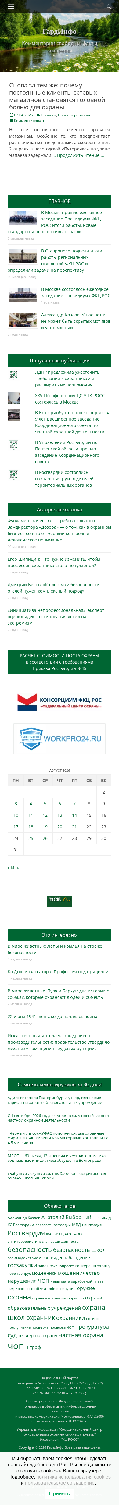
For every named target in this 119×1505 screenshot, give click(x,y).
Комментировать (29, 120)
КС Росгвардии (21, 1224)
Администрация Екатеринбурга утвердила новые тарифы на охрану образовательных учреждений (55, 1100)
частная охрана (81, 1335)
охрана (19, 1296)
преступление (19, 1327)
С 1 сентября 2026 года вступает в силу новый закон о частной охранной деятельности (58, 1118)
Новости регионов (74, 115)
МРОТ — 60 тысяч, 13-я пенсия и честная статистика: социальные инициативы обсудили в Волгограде (57, 1158)
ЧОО (78, 1234)
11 (30, 815)
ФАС (50, 1234)
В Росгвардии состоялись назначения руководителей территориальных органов (64, 478)
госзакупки (22, 1265)
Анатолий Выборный (66, 1217)
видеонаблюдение (70, 1257)
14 (74, 815)
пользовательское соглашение (60, 1483)
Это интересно (59, 935)
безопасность (30, 1249)
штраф (33, 1347)
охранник (40, 1317)
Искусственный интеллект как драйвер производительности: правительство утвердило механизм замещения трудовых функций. (59, 1042)
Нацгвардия (92, 1224)
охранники (70, 1317)
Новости (48, 115)
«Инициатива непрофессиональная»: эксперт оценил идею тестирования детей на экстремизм (56, 616)
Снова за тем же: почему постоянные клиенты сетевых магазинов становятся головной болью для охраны (57, 96)
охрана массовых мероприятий (58, 1298)
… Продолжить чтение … (78, 155)
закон (43, 1265)
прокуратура (92, 1326)
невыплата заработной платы (77, 1281)
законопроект (62, 1266)
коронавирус (19, 1273)
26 (45, 838)
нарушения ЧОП (28, 1280)
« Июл (14, 867)
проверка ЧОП (62, 1327)
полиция (93, 1318)
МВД (76, 1224)
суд (12, 1335)
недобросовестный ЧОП (28, 1288)
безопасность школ (79, 1249)
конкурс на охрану (92, 1265)
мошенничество (79, 1272)
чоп (16, 1346)
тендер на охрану (37, 1335)
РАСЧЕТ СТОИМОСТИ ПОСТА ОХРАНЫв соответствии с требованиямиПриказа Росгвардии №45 (59, 662)
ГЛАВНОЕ (59, 201)
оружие (86, 1288)
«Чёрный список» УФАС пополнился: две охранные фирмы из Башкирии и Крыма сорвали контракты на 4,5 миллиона (58, 1137)
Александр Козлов (24, 1217)
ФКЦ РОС (64, 1234)
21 (74, 827)
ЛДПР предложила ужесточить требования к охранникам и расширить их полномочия (67, 378)
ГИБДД (105, 1217)
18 (30, 827)
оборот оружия (62, 1288)
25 (30, 838)
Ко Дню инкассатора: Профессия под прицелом (58, 972)
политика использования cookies (73, 1476)
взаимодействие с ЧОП (29, 1257)
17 (15, 827)
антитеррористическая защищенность (43, 1241)
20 (59, 827)
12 (45, 815)
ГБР (95, 1217)
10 (15, 815)
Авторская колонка (59, 509)
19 (45, 827)
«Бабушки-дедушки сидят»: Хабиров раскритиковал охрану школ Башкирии (57, 1176)
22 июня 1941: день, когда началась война (52, 1016)
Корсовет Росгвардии (53, 1225)
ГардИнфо (59, 31)
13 (59, 815)
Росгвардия (26, 1233)
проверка (40, 1327)
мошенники (44, 1273)
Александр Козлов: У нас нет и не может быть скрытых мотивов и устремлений (75, 321)
